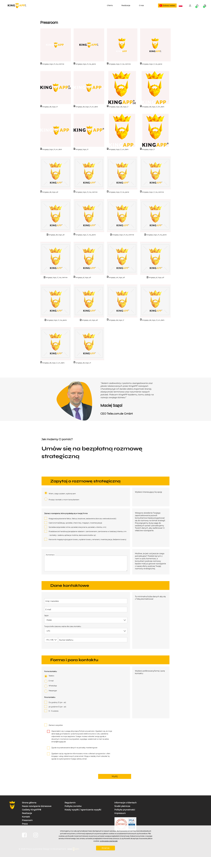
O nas (141, 5)
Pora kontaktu (49, 697)
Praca (25, 824)
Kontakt (26, 817)
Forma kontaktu (50, 671)
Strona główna (29, 802)
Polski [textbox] (181, 5)
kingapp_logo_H (82, 149)
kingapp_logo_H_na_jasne (86, 64)
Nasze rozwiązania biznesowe (36, 806)
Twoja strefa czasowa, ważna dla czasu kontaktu (62, 626)
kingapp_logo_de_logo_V (118, 107)
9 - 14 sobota (53, 711)
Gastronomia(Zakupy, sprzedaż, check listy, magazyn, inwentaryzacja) (75, 523)
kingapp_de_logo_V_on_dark (53, 363)
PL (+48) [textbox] (50, 640)
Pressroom (27, 820)
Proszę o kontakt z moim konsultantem (64, 500)
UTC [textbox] (48, 631)
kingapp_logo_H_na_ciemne (53, 64)
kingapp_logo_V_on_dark (118, 149)
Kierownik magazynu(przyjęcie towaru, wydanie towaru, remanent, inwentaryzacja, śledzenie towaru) (87, 539)
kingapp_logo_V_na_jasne (152, 64)
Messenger (53, 691)
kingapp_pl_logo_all (83, 277)
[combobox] (180, 5)
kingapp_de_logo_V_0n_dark (153, 107)
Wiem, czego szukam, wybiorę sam (62, 494)
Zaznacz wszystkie (56, 725)
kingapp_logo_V (148, 149)
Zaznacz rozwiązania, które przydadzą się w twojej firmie (66, 513)
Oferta (110, 5)
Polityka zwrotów (73, 806)
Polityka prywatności (124, 809)
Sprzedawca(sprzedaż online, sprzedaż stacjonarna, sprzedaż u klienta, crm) (77, 527)
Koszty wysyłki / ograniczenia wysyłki (83, 809)
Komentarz (50, 555)
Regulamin (70, 802)
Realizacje (125, 5)
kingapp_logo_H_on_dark (52, 149)
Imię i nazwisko (52, 601)
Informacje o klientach (125, 802)
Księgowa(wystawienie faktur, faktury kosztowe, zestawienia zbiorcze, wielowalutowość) (82, 519)
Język (46, 616)
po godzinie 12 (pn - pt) (57, 707)
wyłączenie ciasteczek (109, 841)
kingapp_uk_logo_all (117, 277)
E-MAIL (51, 681)
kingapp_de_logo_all (50, 192)
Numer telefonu (66, 640)
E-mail (48, 609)
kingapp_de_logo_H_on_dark (87, 107)
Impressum (120, 813)
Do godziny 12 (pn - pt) (57, 702)
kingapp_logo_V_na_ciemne (120, 64)
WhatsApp (53, 686)
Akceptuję (105, 848)
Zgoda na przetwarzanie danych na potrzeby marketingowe (74, 748)
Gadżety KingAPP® (31, 809)
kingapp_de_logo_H (50, 107)
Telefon (51, 676)
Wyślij (115, 776)
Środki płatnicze (122, 806)
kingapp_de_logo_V (116, 320)
